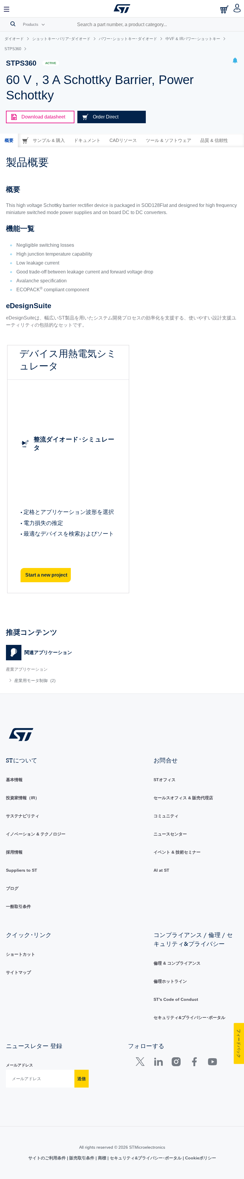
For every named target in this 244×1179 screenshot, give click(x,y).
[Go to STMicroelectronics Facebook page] (194, 1063)
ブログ (12, 888)
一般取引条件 (18, 906)
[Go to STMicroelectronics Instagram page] (176, 1063)
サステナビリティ (22, 816)
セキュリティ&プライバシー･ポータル (189, 1017)
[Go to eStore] (225, 9)
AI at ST (161, 870)
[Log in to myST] (237, 8)
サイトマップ (18, 972)
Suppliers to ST (21, 870)
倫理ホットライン (170, 981)
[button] (7, 9)
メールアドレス (19, 1065)
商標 (102, 1158)
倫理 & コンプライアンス (177, 963)
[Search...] (13, 24)
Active (50, 63)
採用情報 (14, 852)
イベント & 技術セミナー (177, 852)
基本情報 (14, 779)
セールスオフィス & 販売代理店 (183, 797)
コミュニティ (166, 816)
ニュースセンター (170, 834)
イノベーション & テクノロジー (35, 834)
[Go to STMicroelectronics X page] (141, 1063)
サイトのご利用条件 (47, 1158)
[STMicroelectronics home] (122, 8)
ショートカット (20, 954)
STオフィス (165, 779)
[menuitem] (53, 680)
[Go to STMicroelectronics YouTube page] (212, 1063)
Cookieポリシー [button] (200, 1158)
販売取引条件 (82, 1158)
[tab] (9, 140)
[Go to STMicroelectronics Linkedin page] (158, 1063)
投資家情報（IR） (22, 797)
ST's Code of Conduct (176, 999)
